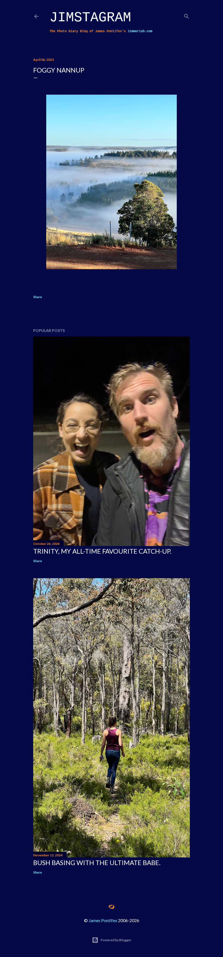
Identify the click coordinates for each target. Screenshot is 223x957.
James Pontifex (103, 920)
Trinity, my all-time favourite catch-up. (102, 551)
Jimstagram (90, 17)
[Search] (186, 15)
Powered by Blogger (116, 940)
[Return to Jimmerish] (111, 907)
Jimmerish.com (140, 31)
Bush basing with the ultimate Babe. (96, 862)
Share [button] (37, 297)
